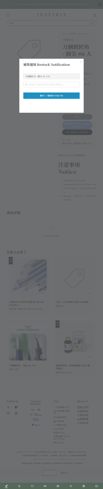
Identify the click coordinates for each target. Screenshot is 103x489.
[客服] (96, 486)
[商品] (6, 486)
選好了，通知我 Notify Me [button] (51, 95)
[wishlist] (32, 486)
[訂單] (83, 486)
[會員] (70, 486)
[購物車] (19, 486)
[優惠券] (45, 486)
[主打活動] (58, 486)
